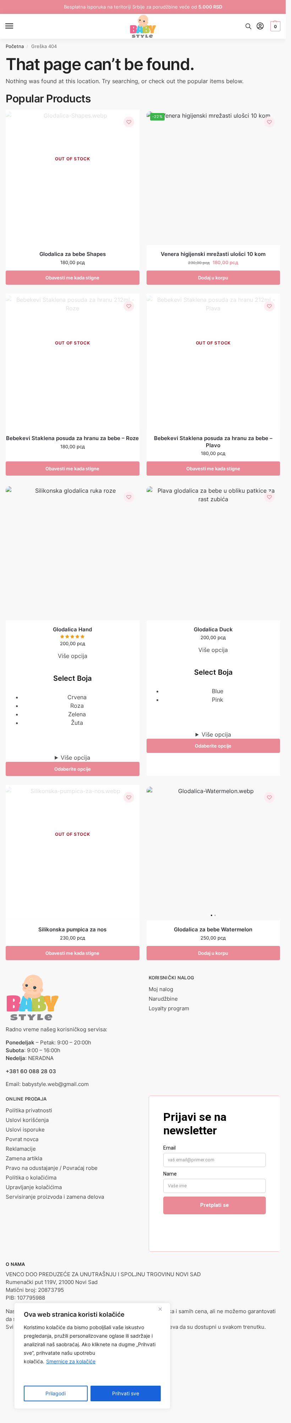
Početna (15, 46)
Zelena (77, 714)
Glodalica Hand (72, 629)
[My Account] (260, 26)
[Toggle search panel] (248, 26)
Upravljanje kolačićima (34, 1187)
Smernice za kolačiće (70, 1361)
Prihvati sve (125, 1393)
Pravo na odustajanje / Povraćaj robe (52, 1168)
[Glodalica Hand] (72, 553)
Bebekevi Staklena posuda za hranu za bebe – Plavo (213, 442)
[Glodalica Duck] (213, 553)
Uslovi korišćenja (27, 1120)
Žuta (77, 722)
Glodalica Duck (213, 629)
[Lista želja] (128, 122)
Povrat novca (22, 1139)
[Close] (163, 1309)
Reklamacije (21, 1149)
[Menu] (16, 26)
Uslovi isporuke (25, 1130)
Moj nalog (161, 989)
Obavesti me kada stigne (72, 277)
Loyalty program (169, 1008)
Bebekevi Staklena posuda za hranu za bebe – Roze (72, 438)
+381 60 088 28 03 (31, 1071)
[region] (92, 1356)
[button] (274, 26)
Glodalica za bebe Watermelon (213, 929)
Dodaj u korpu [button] (213, 277)
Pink (217, 699)
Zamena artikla (24, 1158)
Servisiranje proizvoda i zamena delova (55, 1197)
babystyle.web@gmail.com (55, 1084)
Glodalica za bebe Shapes (72, 254)
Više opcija (75, 757)
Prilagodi (55, 1393)
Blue (217, 691)
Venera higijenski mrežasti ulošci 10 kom (213, 254)
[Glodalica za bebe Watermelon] (213, 854)
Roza (77, 705)
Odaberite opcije (72, 769)
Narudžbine (163, 999)
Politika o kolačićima (31, 1178)
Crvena (77, 697)
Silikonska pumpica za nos (72, 929)
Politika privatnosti (29, 1110)
